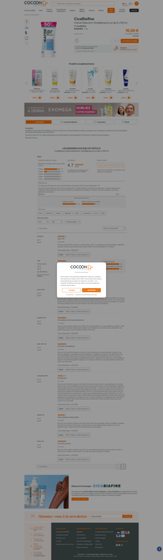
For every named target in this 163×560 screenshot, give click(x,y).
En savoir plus (70, 294)
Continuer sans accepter (81, 272)
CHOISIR (72, 290)
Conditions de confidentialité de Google (86, 294)
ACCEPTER (91, 290)
